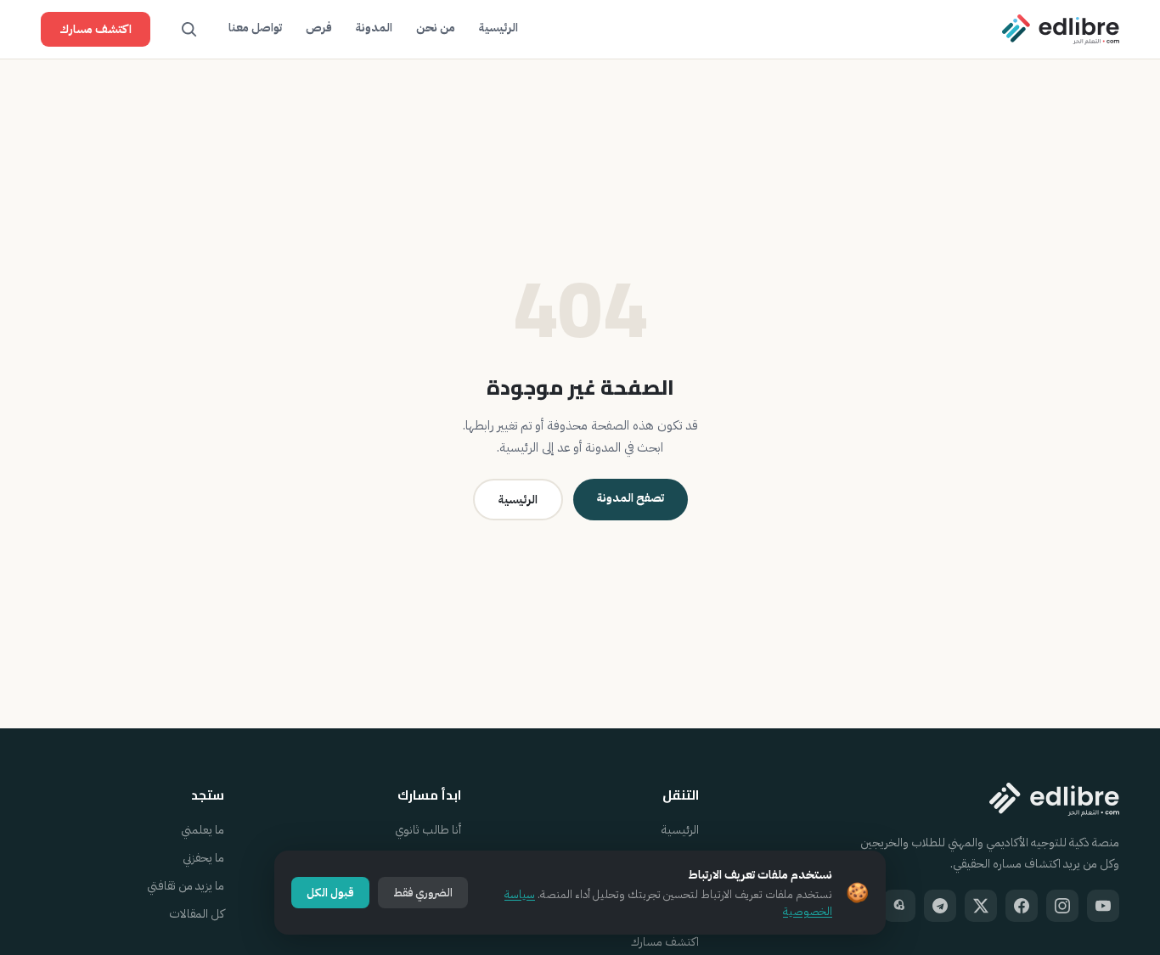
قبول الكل (330, 893)
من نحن (435, 28)
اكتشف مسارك (95, 29)
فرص (319, 28)
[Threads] (899, 906)
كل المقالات (196, 914)
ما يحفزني (203, 858)
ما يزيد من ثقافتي (185, 886)
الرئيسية (498, 28)
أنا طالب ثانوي (428, 830)
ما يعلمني (202, 830)
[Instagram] (1062, 906)
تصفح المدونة (630, 498)
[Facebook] (1021, 906)
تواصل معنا (255, 28)
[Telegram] (940, 906)
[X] (981, 906)
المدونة (374, 28)
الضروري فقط (423, 893)
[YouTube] (1103, 906)
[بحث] (189, 29)
